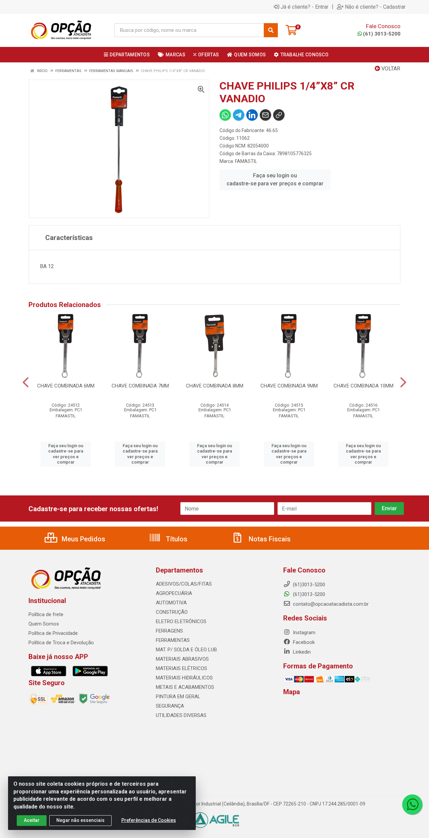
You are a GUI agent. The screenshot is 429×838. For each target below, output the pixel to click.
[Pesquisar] (271, 30)
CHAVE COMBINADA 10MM (363, 386)
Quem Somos (43, 624)
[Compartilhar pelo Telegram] (238, 115)
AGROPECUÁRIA (174, 593)
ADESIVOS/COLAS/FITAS (184, 584)
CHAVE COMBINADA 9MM (289, 386)
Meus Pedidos (82, 539)
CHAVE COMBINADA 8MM (214, 386)
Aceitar (32, 820)
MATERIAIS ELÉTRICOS (181, 668)
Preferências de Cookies (148, 820)
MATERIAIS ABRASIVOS (182, 659)
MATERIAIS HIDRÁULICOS (184, 678)
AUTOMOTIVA (171, 603)
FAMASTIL (246, 161)
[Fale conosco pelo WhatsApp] (412, 804)
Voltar (390, 68)
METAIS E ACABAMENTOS (185, 687)
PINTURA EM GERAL (178, 697)
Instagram (303, 633)
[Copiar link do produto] (279, 115)
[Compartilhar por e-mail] (265, 115)
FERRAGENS (169, 631)
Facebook (303, 642)
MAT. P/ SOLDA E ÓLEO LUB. (187, 650)
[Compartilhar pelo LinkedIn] (252, 115)
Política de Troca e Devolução (61, 643)
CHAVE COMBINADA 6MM (66, 386)
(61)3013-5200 (308, 594)
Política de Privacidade (53, 633)
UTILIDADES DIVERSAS (181, 715)
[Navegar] (25, 382)
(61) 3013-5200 (382, 34)
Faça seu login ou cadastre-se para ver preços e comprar (275, 179)
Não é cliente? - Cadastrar (375, 6)
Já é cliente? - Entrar (304, 6)
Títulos (175, 539)
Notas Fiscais (269, 539)
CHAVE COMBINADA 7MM (140, 386)
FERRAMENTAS (173, 640)
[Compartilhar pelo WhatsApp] (225, 115)
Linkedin (301, 652)
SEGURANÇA (170, 706)
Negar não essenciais (80, 820)
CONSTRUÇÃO (172, 612)
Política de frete (45, 614)
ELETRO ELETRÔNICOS (181, 621)
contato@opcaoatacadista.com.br (330, 604)
